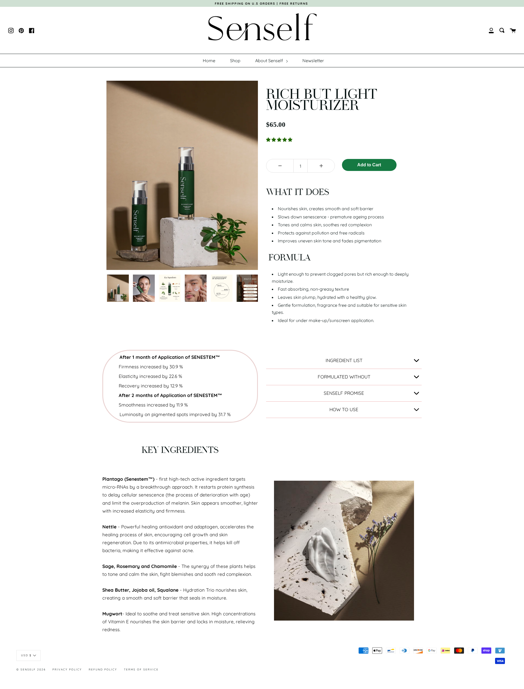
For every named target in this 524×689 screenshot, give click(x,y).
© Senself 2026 (31, 669)
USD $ (26, 655)
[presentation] (101, 288)
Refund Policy (103, 669)
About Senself (269, 60)
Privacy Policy (67, 669)
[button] (279, 139)
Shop (235, 60)
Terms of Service (141, 669)
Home (209, 60)
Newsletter (313, 60)
